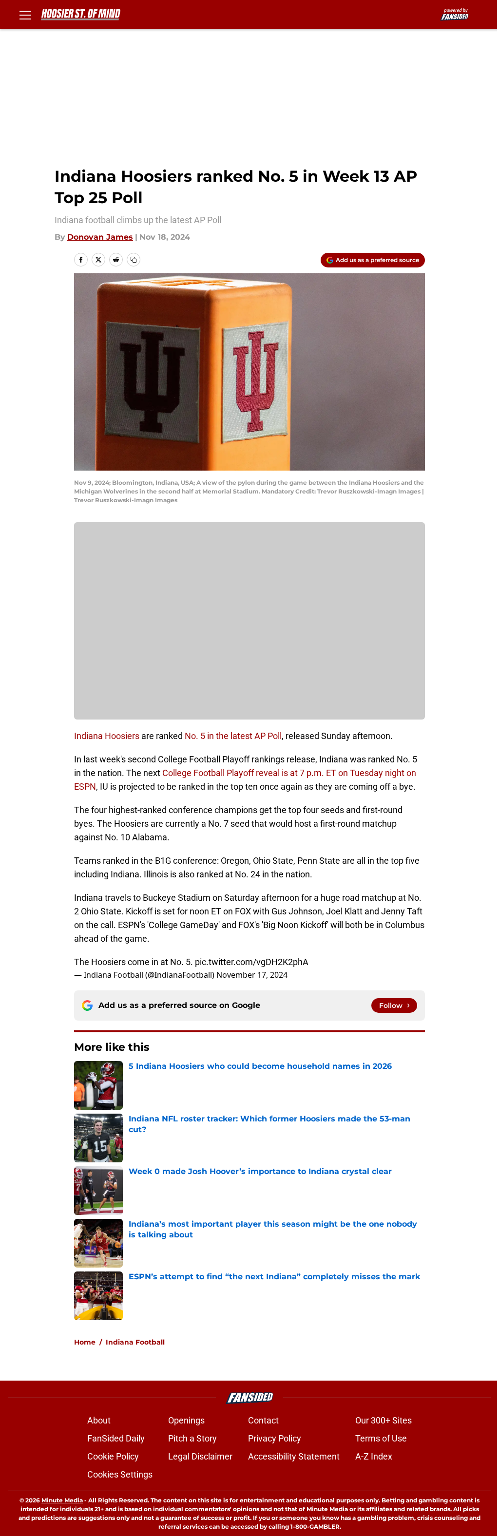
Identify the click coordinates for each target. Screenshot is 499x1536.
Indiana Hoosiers (107, 736)
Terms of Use (381, 1438)
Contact (263, 1420)
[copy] (133, 259)
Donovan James (100, 237)
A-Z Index (373, 1456)
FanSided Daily (116, 1438)
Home (85, 1342)
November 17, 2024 (252, 974)
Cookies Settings (120, 1474)
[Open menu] (25, 14)
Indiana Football (135, 1342)
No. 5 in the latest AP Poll (233, 736)
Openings (186, 1420)
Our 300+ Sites (383, 1420)
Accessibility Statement (294, 1456)
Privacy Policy (274, 1438)
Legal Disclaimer (200, 1456)
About (99, 1420)
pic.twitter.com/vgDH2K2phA (251, 962)
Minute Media (62, 1500)
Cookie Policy (113, 1456)
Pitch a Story (192, 1438)
